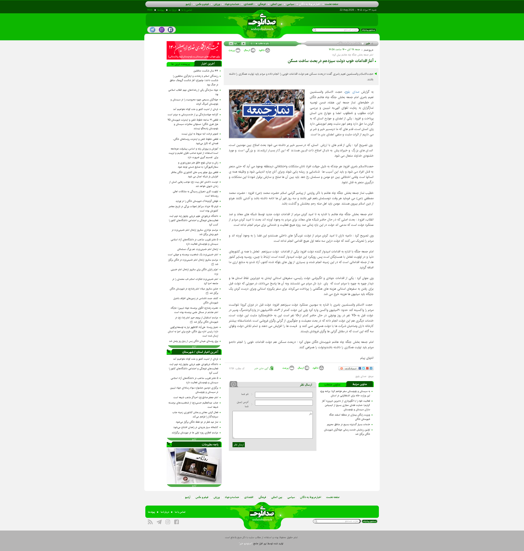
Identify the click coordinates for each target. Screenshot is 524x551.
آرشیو (188, 4)
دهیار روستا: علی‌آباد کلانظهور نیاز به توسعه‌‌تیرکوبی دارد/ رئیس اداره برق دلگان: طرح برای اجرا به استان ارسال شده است (193, 331)
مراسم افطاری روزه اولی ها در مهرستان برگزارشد (195, 433)
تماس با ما (187, 10)
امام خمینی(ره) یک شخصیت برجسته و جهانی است (193, 254)
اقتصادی (248, 4)
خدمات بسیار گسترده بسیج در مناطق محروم (348, 424)
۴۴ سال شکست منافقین (205, 71)
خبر (368, 43)
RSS (149, 10)
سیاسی (290, 4)
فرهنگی (262, 4)
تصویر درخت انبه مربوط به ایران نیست (200, 134)
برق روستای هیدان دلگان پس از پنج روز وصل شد (193, 341)
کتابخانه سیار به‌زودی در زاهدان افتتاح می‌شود (195, 427)
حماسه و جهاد (232, 4)
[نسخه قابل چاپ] (234, 50)
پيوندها (160, 10)
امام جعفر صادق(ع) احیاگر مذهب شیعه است (195, 397)
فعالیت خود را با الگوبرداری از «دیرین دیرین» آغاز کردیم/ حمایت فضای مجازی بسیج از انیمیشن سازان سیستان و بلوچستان (346, 405)
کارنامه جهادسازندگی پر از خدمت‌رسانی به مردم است (193, 114)
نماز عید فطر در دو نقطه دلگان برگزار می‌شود (197, 422)
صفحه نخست (331, 4)
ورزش (217, 4)
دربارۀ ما (173, 10)
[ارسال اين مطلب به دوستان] (249, 50)
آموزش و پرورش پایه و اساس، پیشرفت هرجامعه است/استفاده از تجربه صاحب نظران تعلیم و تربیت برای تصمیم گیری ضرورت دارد (193, 153)
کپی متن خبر (261, 368)
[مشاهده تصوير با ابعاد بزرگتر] (299, 95)
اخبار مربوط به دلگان (309, 4)
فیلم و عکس (202, 4)
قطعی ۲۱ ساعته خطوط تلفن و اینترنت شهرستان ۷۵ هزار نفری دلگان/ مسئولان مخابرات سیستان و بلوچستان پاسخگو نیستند (193, 124)
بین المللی (276, 4)
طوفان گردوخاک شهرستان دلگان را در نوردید (197, 201)
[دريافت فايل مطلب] (264, 50)
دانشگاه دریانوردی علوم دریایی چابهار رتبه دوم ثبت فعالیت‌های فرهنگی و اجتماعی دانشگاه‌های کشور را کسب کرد (193, 220)
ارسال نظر (239, 444)
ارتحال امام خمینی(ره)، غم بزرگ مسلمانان (197, 249)
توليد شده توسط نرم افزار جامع (261, 543)
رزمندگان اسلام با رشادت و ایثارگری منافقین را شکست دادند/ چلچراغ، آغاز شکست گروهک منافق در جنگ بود (194, 80)
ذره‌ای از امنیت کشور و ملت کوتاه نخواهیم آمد (195, 109)
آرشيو (194, 346)
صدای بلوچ (352, 91)
